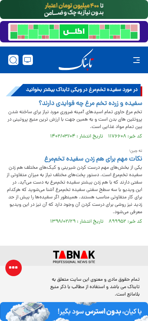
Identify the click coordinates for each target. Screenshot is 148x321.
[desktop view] (28, 60)
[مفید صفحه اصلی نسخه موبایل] (74, 31)
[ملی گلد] (74, 9)
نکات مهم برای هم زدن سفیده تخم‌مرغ (93, 159)
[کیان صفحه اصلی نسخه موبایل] (74, 311)
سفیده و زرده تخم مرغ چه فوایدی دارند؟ (90, 104)
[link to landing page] (76, 60)
